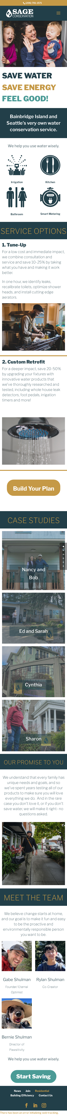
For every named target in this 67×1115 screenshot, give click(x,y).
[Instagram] (44, 1105)
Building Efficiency (22, 1095)
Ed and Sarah (33, 631)
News (17, 1090)
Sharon (34, 739)
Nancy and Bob (33, 573)
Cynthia (33, 684)
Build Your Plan (33, 488)
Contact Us (45, 1095)
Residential (42, 1090)
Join (27, 1090)
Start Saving (33, 1076)
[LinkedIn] (35, 1105)
